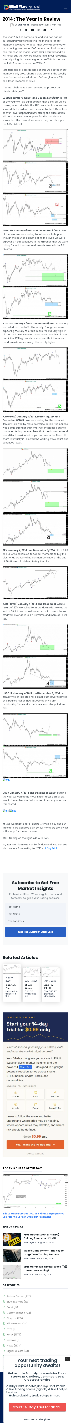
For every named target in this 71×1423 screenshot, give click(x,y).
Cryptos (15, 1318)
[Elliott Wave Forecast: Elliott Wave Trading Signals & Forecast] (22, 7)
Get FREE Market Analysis (35, 932)
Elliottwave (17, 1323)
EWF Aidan (23, 24)
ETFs (12, 1329)
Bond (12, 1307)
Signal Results (18, 1351)
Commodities (19, 1312)
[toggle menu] (66, 7)
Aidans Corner (19, 1296)
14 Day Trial (50, 848)
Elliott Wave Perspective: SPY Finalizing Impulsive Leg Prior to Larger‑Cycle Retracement (33, 1215)
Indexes (14, 1340)
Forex (14, 1334)
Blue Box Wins (18, 1301)
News (14, 1345)
